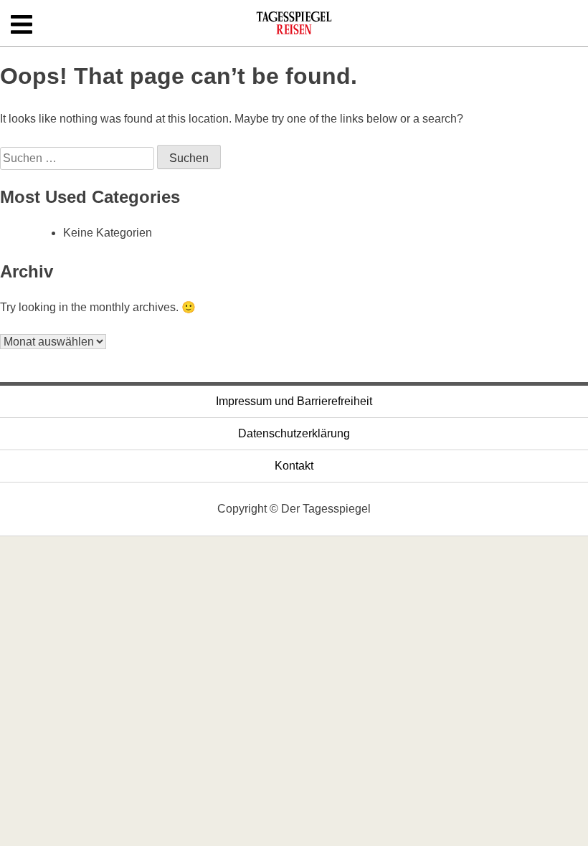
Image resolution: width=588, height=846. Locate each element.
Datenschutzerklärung (294, 433)
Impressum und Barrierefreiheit (294, 401)
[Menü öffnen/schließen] (21, 25)
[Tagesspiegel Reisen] (294, 27)
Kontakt (294, 466)
